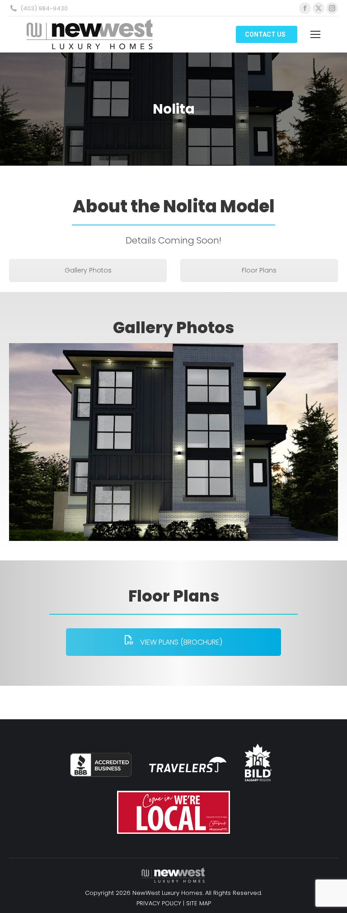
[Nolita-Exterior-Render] (173, 442)
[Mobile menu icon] (315, 34)
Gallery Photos (88, 270)
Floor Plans (259, 270)
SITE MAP (198, 903)
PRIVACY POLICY (158, 903)
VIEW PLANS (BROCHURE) (180, 642)
